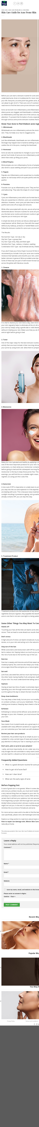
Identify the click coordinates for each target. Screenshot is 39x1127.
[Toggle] (3, 765)
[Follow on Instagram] (36, 1024)
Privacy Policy (10, 1021)
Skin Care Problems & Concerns (18, 10)
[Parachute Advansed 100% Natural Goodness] (7, 3)
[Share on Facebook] (14, 3)
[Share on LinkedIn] (21, 3)
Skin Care (4, 10)
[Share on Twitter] (18, 3)
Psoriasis (4, 833)
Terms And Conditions (32, 1021)
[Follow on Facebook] (34, 1024)
